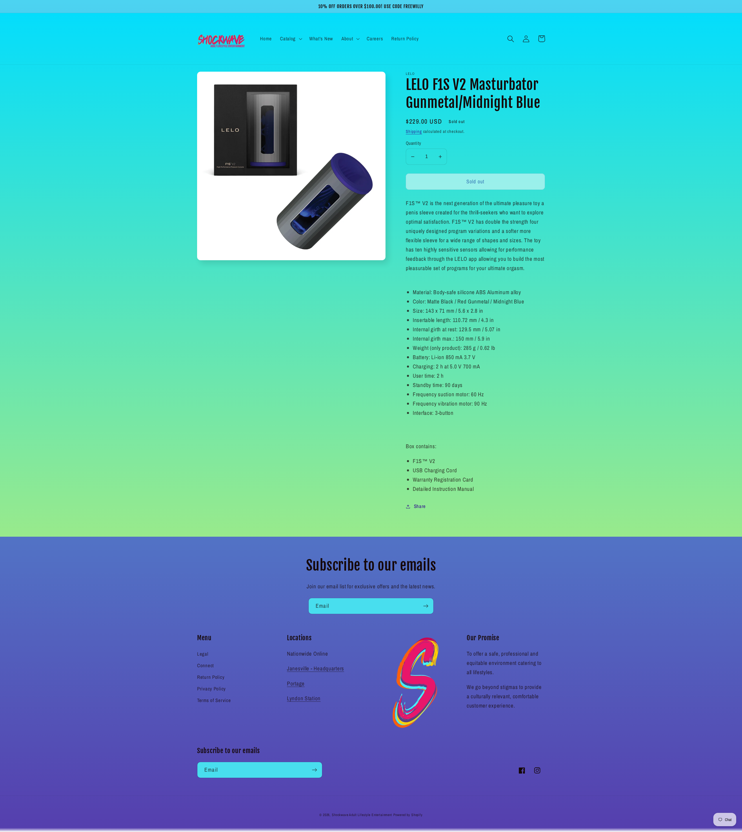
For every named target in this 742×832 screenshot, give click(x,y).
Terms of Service (214, 700)
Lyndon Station (304, 698)
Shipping (414, 131)
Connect (205, 665)
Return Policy (210, 677)
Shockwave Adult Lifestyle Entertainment (362, 815)
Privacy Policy (211, 689)
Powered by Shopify (408, 815)
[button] (290, 39)
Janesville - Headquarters (315, 668)
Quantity (413, 143)
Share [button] (420, 506)
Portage (296, 683)
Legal (202, 654)
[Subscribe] (425, 606)
